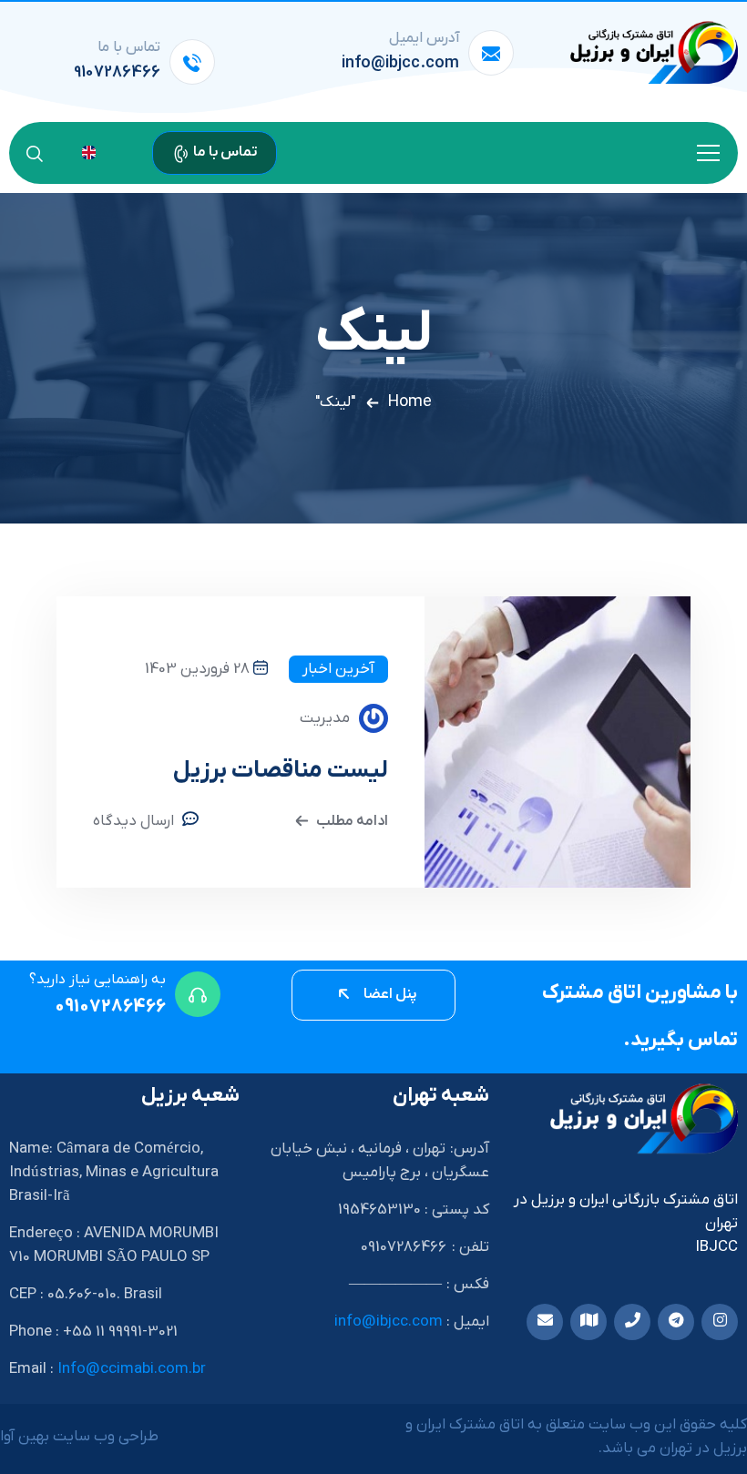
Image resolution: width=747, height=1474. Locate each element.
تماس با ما (224, 152)
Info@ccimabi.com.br (131, 1369)
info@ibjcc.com (400, 63)
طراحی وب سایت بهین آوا (79, 1437)
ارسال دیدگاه (133, 821)
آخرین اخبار (338, 669)
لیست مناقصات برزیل (280, 771)
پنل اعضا (389, 994)
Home (410, 401)
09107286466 (110, 1007)
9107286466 (117, 72)
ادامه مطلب (352, 821)
